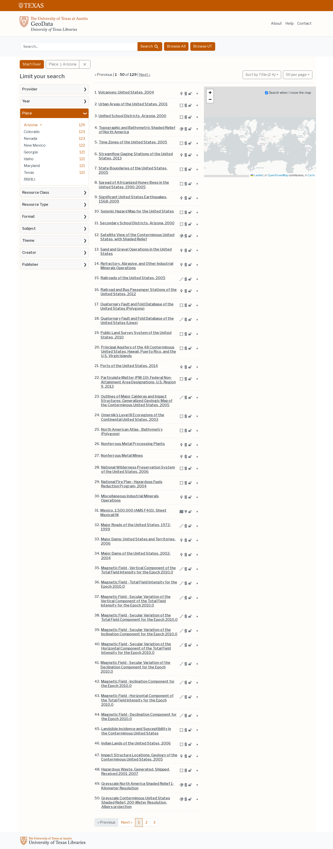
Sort (260, 75)
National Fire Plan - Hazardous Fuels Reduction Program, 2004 (131, 484)
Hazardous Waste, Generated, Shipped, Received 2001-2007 (135, 771)
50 (296, 74)
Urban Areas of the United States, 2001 (133, 104)
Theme (28, 240)
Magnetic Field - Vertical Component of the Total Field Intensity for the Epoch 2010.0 (138, 570)
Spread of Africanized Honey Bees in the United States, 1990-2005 (134, 184)
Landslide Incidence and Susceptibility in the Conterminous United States (136, 731)
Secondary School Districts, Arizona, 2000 (137, 223)
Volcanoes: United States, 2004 (126, 92)
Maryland (32, 166)
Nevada (30, 138)
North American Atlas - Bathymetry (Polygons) (132, 431)
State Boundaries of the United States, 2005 (133, 170)
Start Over (32, 64)
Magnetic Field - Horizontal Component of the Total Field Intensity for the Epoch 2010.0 (137, 700)
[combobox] (79, 46)
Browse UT (202, 46)
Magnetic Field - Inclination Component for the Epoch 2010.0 (138, 683)
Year (26, 101)
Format (28, 216)
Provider (30, 89)
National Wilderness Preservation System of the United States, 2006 (138, 469)
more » (29, 179)
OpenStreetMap (278, 175)
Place (27, 113)
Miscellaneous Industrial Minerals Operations (130, 498)
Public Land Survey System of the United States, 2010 (136, 335)
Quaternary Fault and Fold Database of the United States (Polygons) (137, 306)
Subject (29, 228)
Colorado (32, 132)
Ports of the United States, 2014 (129, 366)
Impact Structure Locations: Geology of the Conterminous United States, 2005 (139, 757)
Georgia (31, 152)
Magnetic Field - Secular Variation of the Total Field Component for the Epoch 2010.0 (139, 617)
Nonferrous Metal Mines (122, 455)
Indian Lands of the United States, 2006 (136, 743)
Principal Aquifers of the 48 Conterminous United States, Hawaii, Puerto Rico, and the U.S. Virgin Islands (138, 351)
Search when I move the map (289, 92)
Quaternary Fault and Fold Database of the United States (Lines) (137, 320)
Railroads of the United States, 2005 (133, 278)
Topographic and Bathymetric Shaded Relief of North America (137, 130)
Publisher (30, 264)
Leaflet (258, 175)
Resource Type (35, 204)
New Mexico (35, 145)
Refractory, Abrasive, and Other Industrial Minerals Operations (137, 265)
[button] (210, 92)
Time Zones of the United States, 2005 (133, 142)
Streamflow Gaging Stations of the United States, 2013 (136, 156)
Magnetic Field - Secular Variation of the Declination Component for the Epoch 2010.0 (135, 666)
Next (126, 822)
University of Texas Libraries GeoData (54, 25)
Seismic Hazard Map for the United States (137, 211)
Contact (304, 23)
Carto (311, 175)
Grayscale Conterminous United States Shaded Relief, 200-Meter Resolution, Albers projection (135, 802)
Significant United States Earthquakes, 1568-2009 (133, 199)
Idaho (29, 159)
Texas (29, 172)
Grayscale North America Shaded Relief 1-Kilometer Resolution (137, 785)
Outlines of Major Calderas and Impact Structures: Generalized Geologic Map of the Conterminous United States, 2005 (136, 400)
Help (289, 23)
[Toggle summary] (197, 93)
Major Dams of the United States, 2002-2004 (136, 555)
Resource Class (35, 192)
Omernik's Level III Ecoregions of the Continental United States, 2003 (132, 417)
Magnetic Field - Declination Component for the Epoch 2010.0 (139, 716)
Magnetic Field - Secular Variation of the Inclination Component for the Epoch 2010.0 (139, 632)
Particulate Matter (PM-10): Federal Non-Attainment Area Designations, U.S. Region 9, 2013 (138, 381)
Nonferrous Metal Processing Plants (133, 444)
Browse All (176, 46)
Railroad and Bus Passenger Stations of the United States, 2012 (139, 292)
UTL (54, 841)
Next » (144, 75)
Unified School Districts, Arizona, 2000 (132, 116)
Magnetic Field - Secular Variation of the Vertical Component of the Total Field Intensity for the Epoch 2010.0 (136, 601)
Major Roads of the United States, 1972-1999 (136, 527)
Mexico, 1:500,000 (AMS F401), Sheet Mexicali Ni (133, 512)
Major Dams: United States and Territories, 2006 (138, 541)
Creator (29, 252)
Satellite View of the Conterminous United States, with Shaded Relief (137, 237)
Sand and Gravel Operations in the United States (136, 251)
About (276, 23)
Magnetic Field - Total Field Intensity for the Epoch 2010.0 (139, 584)
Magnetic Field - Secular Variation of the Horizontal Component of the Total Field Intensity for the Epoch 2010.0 (136, 648)
